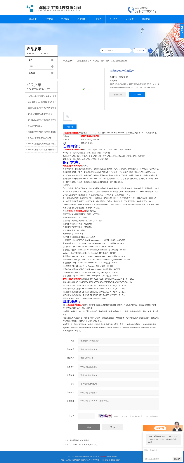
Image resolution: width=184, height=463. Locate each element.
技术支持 (97, 19)
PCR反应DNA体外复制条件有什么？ (42, 102)
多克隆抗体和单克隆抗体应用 (39, 138)
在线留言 (129, 19)
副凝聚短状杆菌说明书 (79, 440)
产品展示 (65, 19)
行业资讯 (81, 19)
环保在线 (104, 460)
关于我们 (49, 19)
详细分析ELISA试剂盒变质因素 (40, 114)
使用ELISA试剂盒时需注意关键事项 (42, 120)
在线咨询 (118, 95)
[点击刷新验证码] (105, 416)
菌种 (102, 61)
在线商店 (113, 19)
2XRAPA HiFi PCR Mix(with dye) (83, 444)
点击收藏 (137, 94)
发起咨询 (177, 459)
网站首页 (33, 19)
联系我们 (146, 19)
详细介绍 (69, 127)
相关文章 (34, 85)
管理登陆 (112, 460)
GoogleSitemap (112, 456)
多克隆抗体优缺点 (35, 126)
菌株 (31, 66)
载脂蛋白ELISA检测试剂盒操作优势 (42, 132)
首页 (89, 61)
